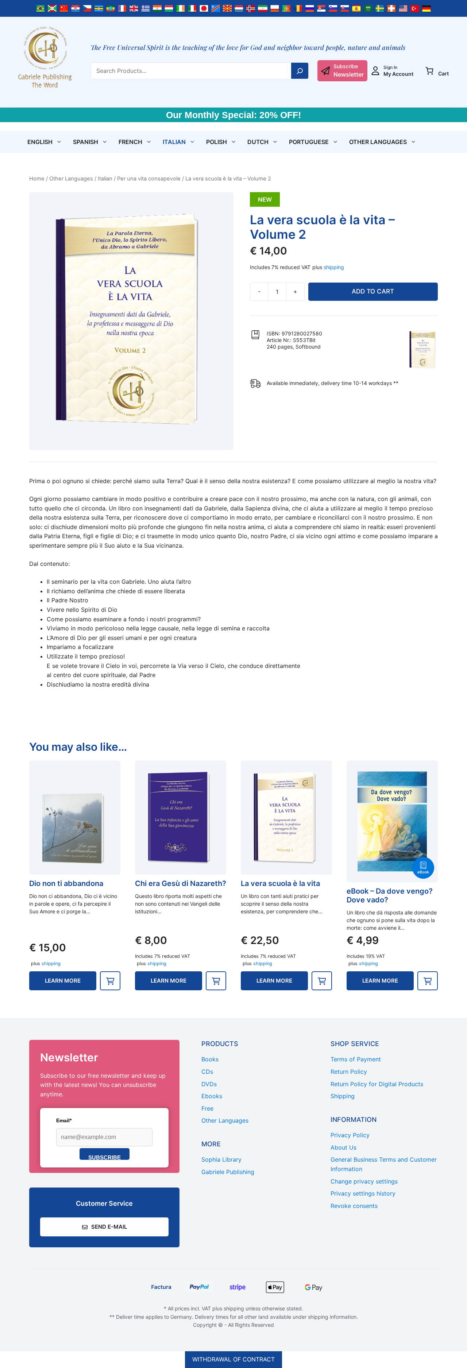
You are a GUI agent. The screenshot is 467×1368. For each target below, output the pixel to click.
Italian (174, 141)
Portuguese (309, 141)
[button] (110, 980)
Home (37, 178)
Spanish (85, 141)
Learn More (63, 980)
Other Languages (378, 141)
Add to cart (373, 291)
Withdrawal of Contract (233, 1359)
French (130, 141)
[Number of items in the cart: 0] (429, 70)
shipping (334, 267)
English (40, 141)
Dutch (258, 141)
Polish (216, 141)
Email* (64, 1120)
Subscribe (104, 1157)
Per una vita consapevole (149, 178)
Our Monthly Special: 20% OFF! (233, 115)
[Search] (300, 71)
